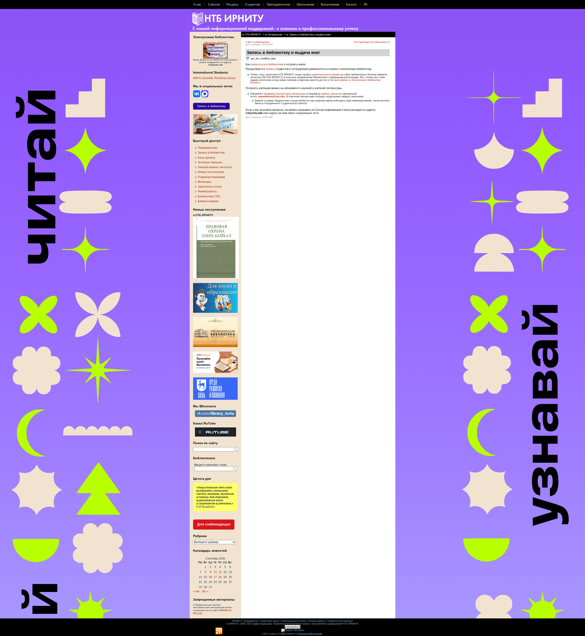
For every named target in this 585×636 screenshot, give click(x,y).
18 (220, 577)
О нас (197, 4)
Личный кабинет (339, 80)
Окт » (205, 591)
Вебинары (204, 181)
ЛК (365, 4)
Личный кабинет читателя (215, 167)
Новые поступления (211, 172)
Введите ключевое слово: (210, 464)
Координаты (251, 621)
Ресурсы (232, 4)
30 (210, 587)
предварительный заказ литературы (284, 93)
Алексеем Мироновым (310, 633)
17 (215, 577)
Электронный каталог (293, 621)
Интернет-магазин (210, 162)
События (214, 4)
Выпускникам (330, 4)
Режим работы (207, 191)
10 (215, 572)
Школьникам (305, 4)
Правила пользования (340, 621)
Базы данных (206, 157)
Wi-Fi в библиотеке (258, 42)
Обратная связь (270, 621)
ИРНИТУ (237, 621)
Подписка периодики (211, 177)
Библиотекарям (208, 201)
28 (200, 587)
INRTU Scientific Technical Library (214, 78)
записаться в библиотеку (267, 64)
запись (270, 69)
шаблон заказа (329, 93)
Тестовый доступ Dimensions (371, 42)
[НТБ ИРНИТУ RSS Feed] (219, 631)
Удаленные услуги (210, 186)
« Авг (196, 591)
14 (200, 577)
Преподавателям (278, 4)
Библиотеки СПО (209, 196)
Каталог (351, 4)
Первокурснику (207, 147)
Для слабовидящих (213, 524)
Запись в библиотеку (211, 152)
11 (220, 572)
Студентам (252, 4)
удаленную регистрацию (325, 74)
